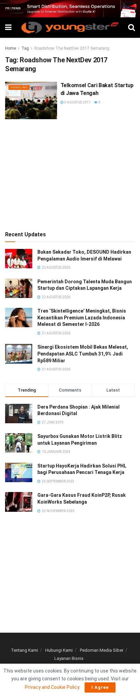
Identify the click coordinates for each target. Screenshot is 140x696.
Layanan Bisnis (69, 658)
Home (10, 48)
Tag (25, 48)
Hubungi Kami (59, 650)
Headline (19, 87)
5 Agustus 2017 (77, 102)
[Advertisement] (70, 173)
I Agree (100, 687)
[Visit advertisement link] (70, 8)
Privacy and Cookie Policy (52, 687)
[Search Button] (131, 27)
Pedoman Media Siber (101, 650)
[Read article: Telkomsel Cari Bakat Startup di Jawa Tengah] (31, 100)
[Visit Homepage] (70, 27)
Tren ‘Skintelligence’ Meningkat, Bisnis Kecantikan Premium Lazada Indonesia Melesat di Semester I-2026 (81, 317)
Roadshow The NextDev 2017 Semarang (71, 48)
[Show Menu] (8, 27)
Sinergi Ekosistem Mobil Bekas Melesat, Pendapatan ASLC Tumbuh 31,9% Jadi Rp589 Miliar (82, 353)
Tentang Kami (24, 650)
